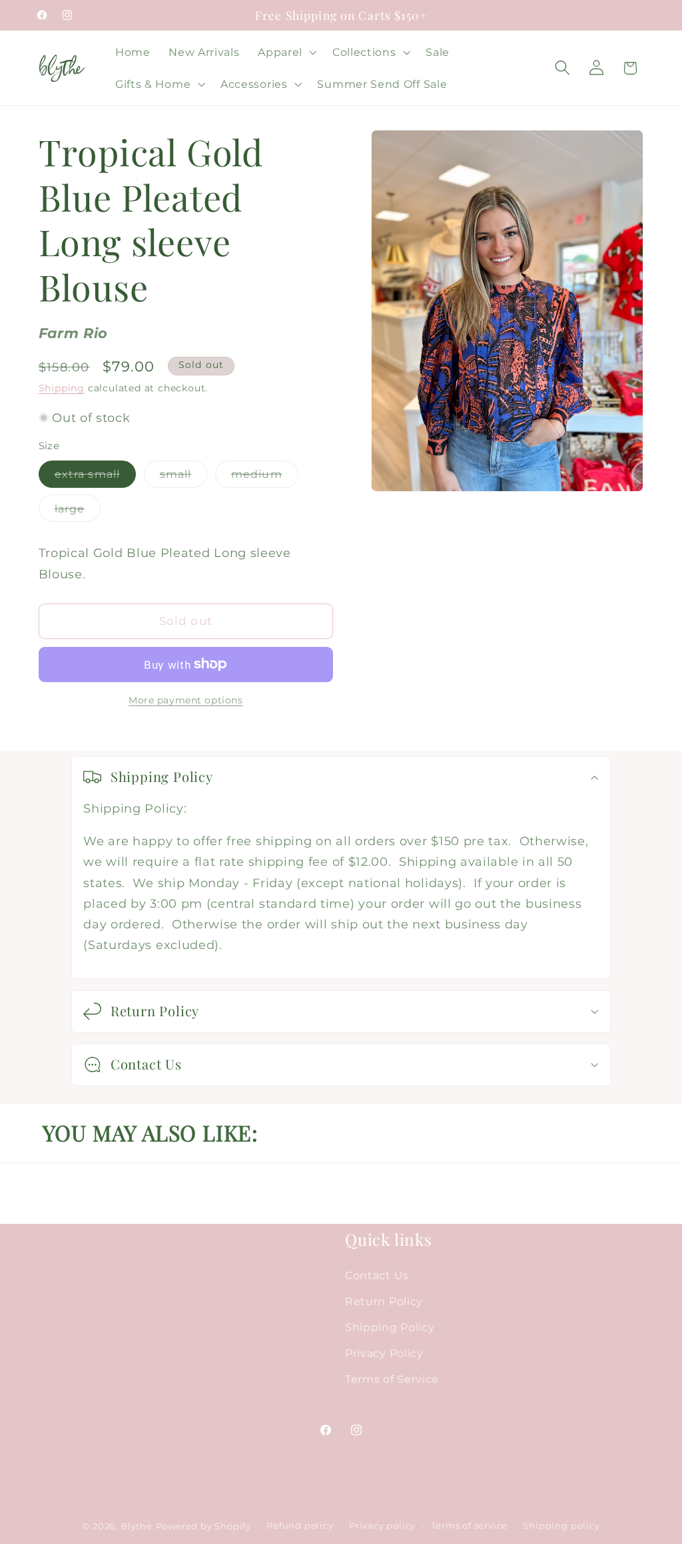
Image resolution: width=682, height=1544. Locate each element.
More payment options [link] (186, 700)
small (184, 477)
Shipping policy (561, 1526)
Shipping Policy (389, 1327)
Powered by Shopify (204, 1526)
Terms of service (469, 1526)
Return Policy (384, 1301)
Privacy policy (382, 1526)
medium (264, 477)
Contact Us (377, 1275)
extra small (96, 477)
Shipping (62, 388)
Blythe (137, 1526)
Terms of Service (392, 1379)
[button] (285, 52)
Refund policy (299, 1526)
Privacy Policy (384, 1353)
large (78, 511)
